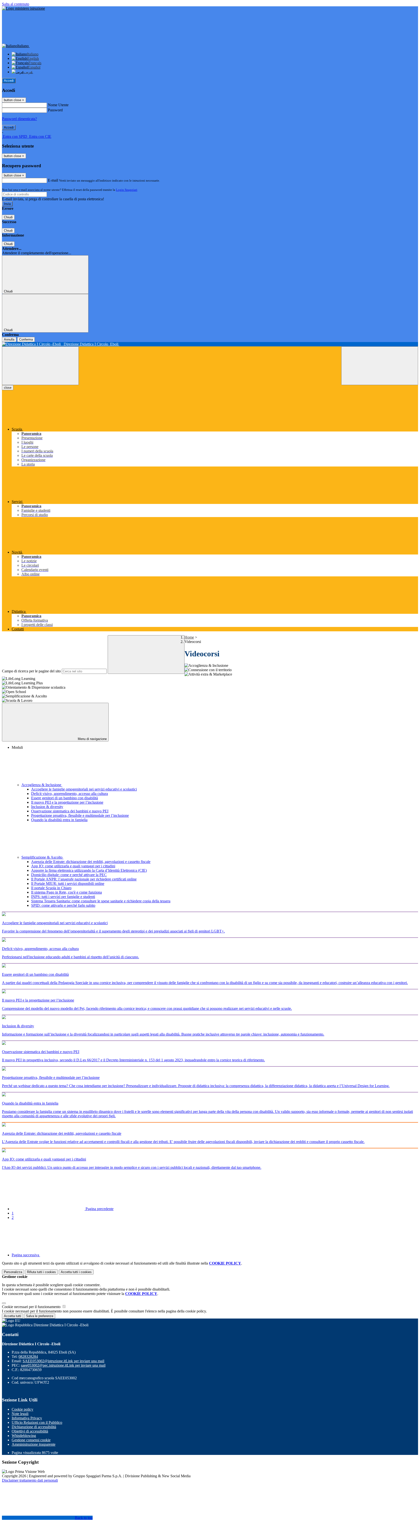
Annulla (9, 339)
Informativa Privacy (27, 1418)
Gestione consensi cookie (31, 1440)
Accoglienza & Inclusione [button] (41, 785)
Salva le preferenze (39, 1316)
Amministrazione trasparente (33, 1444)
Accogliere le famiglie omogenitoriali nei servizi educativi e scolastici (84, 789)
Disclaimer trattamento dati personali (30, 1480)
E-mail (53, 180)
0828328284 (28, 1357)
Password (55, 110)
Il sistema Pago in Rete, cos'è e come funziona (66, 892)
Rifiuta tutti (41, 1272)
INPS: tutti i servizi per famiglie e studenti (63, 897)
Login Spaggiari (126, 190)
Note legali (20, 1414)
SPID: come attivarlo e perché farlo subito (63, 905)
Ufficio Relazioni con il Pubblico (37, 1422)
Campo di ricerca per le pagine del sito (31, 671)
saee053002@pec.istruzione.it (63, 1365)
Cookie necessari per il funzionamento (31, 1307)
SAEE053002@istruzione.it (63, 1361)
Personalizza (13, 1272)
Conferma (26, 339)
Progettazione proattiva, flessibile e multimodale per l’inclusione (80, 815)
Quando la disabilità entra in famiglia (59, 820)
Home (189, 637)
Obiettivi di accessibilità (30, 1431)
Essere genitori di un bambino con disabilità (64, 798)
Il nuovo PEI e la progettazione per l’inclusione (67, 802)
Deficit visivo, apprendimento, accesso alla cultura (69, 794)
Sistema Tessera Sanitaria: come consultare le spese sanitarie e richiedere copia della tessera (100, 901)
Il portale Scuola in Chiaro (51, 888)
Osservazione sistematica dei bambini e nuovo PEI (69, 811)
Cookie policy (22, 1409)
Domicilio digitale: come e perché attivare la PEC (69, 875)
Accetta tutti (76, 1272)
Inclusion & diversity (47, 807)
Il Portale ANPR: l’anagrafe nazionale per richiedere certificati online (84, 879)
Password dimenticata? (19, 119)
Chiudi (8, 217)
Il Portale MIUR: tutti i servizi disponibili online (67, 883)
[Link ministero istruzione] (23, 8)
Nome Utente (58, 105)
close (7, 387)
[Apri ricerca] (379, 365)
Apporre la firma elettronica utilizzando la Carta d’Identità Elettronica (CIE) (89, 870)
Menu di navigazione (92, 739)
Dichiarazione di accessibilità (34, 1427)
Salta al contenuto (15, 4)
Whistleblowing (24, 1436)
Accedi (9, 80)
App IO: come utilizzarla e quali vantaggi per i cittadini (73, 866)
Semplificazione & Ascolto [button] (42, 857)
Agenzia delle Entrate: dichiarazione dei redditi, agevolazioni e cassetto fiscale (90, 862)
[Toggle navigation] (40, 365)
